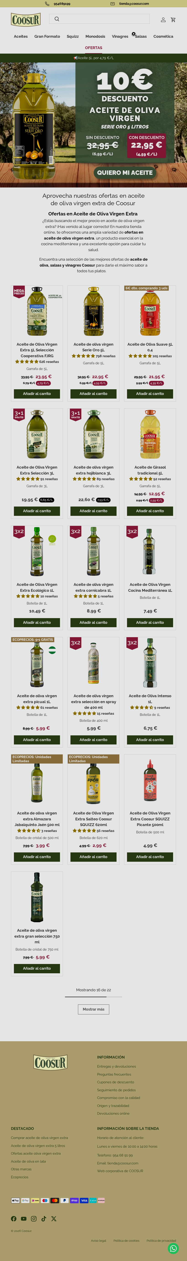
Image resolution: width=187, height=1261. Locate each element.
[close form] (133, 34)
